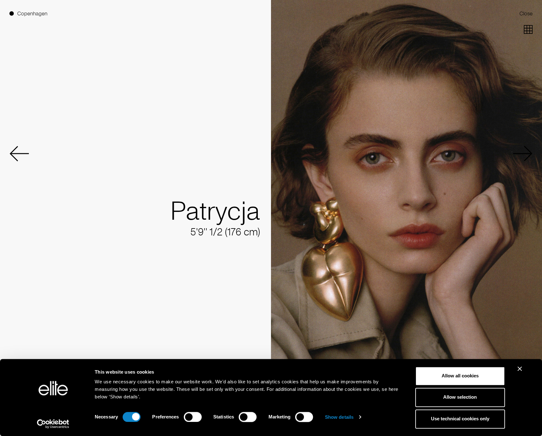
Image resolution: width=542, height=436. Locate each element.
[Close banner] (520, 372)
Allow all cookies (460, 375)
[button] (19, 153)
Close (526, 13)
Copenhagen (32, 13)
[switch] (193, 417)
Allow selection (460, 397)
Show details (339, 417)
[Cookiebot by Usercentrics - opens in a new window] (53, 423)
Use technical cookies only (460, 418)
